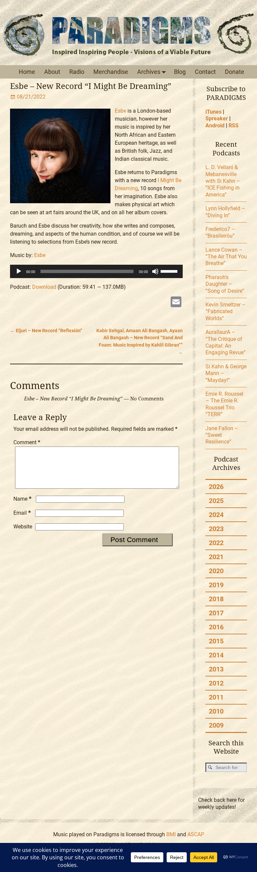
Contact (205, 71)
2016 (216, 627)
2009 (216, 725)
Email (22, 513)
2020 (216, 571)
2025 (216, 501)
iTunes (213, 112)
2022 (216, 543)
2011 (216, 697)
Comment (26, 442)
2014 (216, 655)
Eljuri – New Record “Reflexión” (46, 331)
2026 (216, 487)
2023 (216, 529)
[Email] (176, 302)
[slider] (170, 271)
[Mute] (155, 271)
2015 (216, 641)
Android (215, 125)
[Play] (18, 271)
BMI (171, 834)
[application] (96, 271)
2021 (216, 557)
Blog (180, 71)
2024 (216, 515)
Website (22, 526)
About (52, 71)
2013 (216, 669)
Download (44, 287)
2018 (216, 599)
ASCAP (195, 834)
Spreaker (216, 118)
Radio (76, 71)
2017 (216, 613)
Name (22, 499)
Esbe (120, 111)
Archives (148, 71)
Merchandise (110, 71)
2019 (216, 585)
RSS (234, 125)
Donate (234, 71)
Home (27, 71)
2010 (216, 711)
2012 (216, 683)
